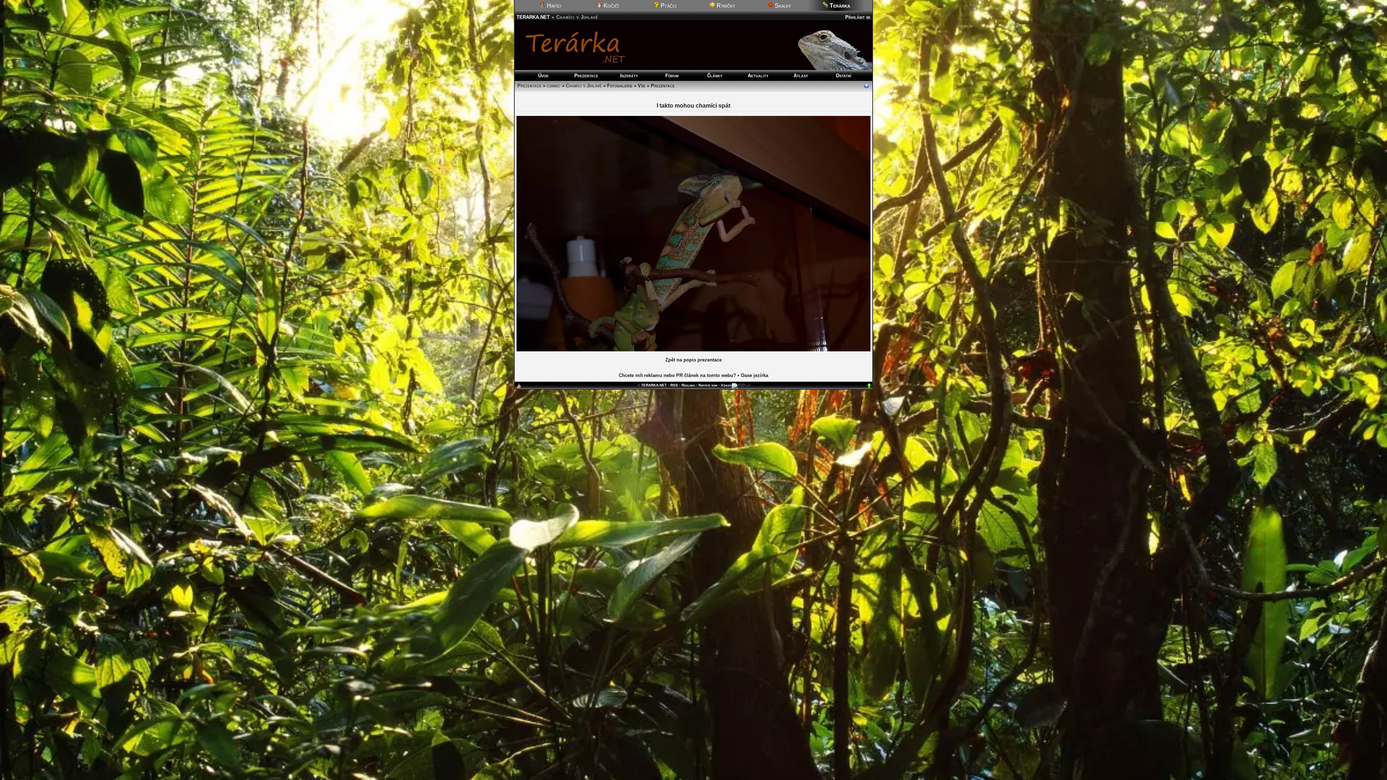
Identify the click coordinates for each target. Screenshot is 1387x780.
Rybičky (725, 6)
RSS (674, 385)
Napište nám (708, 385)
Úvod (543, 75)
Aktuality (758, 75)
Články (714, 75)
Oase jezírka (754, 375)
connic (554, 85)
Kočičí (610, 6)
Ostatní (843, 75)
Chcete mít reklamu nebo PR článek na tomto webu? (677, 375)
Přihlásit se (857, 17)
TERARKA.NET (533, 17)
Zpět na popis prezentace (693, 360)
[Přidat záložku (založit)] (519, 388)
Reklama (688, 385)
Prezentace (586, 75)
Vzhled (726, 385)
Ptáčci (668, 6)
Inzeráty (629, 75)
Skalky (782, 6)
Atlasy (801, 75)
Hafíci (553, 6)
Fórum (672, 75)
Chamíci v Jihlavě (584, 85)
